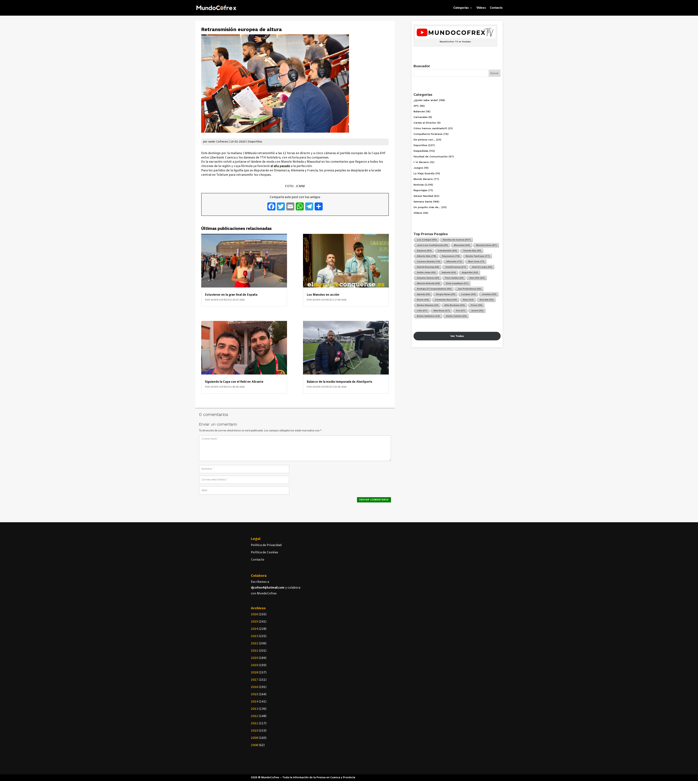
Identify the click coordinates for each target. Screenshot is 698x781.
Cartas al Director (425, 122)
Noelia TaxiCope (478, 256)
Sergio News (445, 294)
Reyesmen (451, 256)
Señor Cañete (456, 316)
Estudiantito (447, 250)
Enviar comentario (374, 499)
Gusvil (477, 310)
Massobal (462, 245)
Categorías (461, 7)
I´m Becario (421, 162)
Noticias (419, 184)
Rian (468, 299)
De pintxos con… (424, 139)
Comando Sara (446, 299)
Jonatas (489, 294)
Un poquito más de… (427, 207)
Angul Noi (470, 272)
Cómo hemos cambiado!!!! (430, 128)
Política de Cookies (264, 552)
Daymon (424, 250)
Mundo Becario (423, 179)
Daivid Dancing (428, 267)
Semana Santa (423, 201)
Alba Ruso (441, 310)
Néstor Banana (427, 305)
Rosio (423, 299)
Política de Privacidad (266, 545)
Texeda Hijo (472, 250)
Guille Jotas (426, 272)
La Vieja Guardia (424, 173)
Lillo (422, 310)
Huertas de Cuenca (457, 239)
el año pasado (280, 166)
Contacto (496, 7)
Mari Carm (476, 261)
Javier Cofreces (218, 142)
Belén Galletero (428, 316)
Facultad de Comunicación (431, 156)
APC (416, 105)
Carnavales (421, 117)
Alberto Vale (426, 256)
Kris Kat (487, 299)
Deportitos (255, 142)
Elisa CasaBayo (457, 283)
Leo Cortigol (427, 239)
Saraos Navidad (423, 195)
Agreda (423, 294)
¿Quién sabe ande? (426, 100)
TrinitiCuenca (455, 267)
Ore (460, 310)
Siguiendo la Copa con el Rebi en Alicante (234, 382)
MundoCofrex (486, 245)
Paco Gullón (454, 278)
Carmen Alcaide (428, 261)
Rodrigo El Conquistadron (434, 288)
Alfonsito (454, 261)
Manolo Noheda (428, 283)
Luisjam (468, 294)
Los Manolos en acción (323, 295)
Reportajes (420, 190)
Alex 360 (477, 278)
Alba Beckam (454, 305)
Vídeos (481, 7)
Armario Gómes (428, 278)
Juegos (418, 167)
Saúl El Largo (482, 267)
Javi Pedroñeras (469, 288)
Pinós (476, 305)
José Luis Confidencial (432, 245)
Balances (419, 111)
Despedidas (421, 150)
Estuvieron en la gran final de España (231, 295)
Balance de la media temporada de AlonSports (339, 382)
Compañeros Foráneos (428, 133)
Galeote (449, 272)
